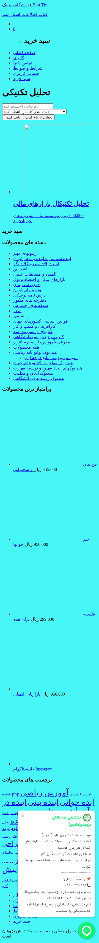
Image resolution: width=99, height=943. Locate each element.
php (15, 794)
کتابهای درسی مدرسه (33, 331)
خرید (17, 220)
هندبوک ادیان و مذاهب (33, 373)
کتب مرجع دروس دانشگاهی (38, 336)
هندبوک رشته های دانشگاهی (38, 378)
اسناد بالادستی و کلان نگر (36, 263)
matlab (6, 794)
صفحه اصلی (24, 52)
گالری (18, 57)
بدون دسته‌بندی (27, 284)
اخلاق (5, 813)
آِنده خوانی (77, 802)
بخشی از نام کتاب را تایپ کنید (28, 117)
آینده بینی (43, 802)
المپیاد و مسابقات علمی (34, 274)
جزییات (27, 220)
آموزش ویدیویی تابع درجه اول (51, 357)
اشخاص (20, 269)
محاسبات (7, 852)
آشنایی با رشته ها (80, 794)
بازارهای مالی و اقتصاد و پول (39, 279)
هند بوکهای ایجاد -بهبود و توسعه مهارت (47, 368)
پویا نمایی (8, 861)
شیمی (18, 316)
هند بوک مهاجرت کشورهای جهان (43, 362)
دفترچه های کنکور (29, 300)
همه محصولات (26, 347)
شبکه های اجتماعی (30, 305)
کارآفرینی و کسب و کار (34, 326)
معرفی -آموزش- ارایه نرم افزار (41, 342)
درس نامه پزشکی (29, 295)
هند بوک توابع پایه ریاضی (35, 352)
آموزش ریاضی (44, 792)
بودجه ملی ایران (27, 289)
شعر (17, 310)
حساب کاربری (26, 73)
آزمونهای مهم (25, 253)
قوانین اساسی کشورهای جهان (40, 321)
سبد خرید (21, 78)
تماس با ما (22, 63)
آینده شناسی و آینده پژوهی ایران (42, 258)
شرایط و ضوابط (27, 68)
